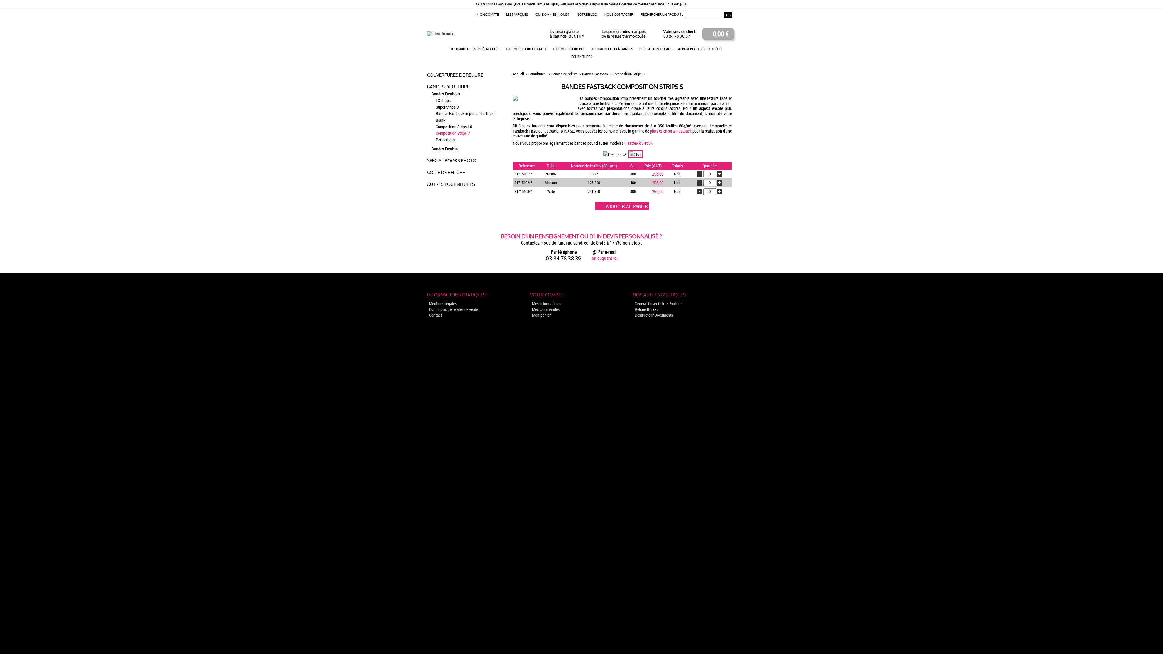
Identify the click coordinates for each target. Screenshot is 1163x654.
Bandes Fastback (446, 94)
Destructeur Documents (654, 315)
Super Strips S (447, 107)
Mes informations (546, 303)
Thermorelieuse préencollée (474, 49)
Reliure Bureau (647, 309)
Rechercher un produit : (662, 15)
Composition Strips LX (454, 127)
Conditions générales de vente (453, 309)
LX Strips (443, 100)
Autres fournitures (451, 184)
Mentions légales (443, 303)
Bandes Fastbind (445, 149)
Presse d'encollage (655, 49)
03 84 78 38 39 (676, 36)
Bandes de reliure (448, 86)
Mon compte (488, 15)
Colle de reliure (446, 172)
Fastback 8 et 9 (638, 143)
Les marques (517, 15)
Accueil (519, 74)
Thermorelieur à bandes (612, 49)
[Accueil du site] (440, 33)
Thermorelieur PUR (569, 49)
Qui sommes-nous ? (552, 15)
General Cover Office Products (659, 303)
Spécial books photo (451, 160)
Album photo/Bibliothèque (700, 49)
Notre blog (587, 15)
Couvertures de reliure (455, 75)
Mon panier (541, 315)
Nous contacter (618, 15)
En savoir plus (676, 4)
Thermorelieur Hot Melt (526, 49)
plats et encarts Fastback (670, 131)
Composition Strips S (453, 133)
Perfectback (445, 140)
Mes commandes (546, 309)
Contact (435, 315)
